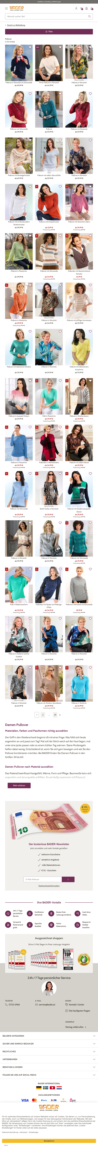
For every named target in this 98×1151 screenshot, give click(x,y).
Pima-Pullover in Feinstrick (49, 82)
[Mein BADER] (76, 8)
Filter (50, 31)
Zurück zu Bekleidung (16, 25)
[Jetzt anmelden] (68, 879)
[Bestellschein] (86, 8)
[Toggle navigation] (6, 8)
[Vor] (61, 715)
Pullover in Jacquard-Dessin (19, 416)
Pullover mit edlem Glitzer (79, 462)
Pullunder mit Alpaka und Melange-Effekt (49, 605)
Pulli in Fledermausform (19, 604)
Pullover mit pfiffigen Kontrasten (79, 320)
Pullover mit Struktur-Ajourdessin (49, 703)
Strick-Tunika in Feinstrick (49, 509)
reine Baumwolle (65, 785)
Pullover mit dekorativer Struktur (19, 367)
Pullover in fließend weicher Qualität (19, 655)
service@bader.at (47, 1004)
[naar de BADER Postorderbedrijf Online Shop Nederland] (59, 1087)
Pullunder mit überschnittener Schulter (79, 272)
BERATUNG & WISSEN (12, 1067)
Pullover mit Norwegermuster (19, 175)
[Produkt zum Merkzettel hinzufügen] (30, 47)
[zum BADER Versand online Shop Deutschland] (38, 1087)
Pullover (49, 129)
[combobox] (49, 16)
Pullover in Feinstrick (79, 82)
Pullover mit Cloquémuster (49, 222)
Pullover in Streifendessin (79, 416)
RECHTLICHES (9, 1051)
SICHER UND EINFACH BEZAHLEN (18, 1043)
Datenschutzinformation (49, 886)
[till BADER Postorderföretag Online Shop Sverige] (45, 1087)
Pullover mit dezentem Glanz (79, 222)
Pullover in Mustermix (19, 271)
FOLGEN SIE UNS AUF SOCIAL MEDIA (19, 1075)
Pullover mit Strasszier (79, 129)
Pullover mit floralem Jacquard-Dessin (79, 510)
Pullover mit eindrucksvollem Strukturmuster (19, 223)
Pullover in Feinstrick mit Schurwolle (19, 82)
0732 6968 (14, 1004)
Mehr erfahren (19, 785)
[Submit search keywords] (89, 16)
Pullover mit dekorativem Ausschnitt (79, 368)
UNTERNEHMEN (10, 1059)
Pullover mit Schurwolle (19, 129)
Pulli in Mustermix (49, 416)
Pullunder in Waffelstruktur (49, 462)
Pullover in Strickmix (79, 703)
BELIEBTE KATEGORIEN (13, 1036)
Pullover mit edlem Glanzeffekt (49, 175)
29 (55, 715)
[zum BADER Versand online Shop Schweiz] (52, 1087)
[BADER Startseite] (17, 8)
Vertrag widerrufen (74, 1027)
